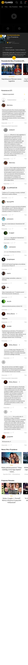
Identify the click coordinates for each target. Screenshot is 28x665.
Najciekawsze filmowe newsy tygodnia (12, 80)
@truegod (6, 251)
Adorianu (10, 105)
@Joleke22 (7, 167)
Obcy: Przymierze (13, 6)
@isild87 (6, 386)
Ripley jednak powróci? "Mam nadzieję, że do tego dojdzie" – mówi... (11, 469)
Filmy (6, 6)
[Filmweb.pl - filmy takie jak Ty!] (7, 2)
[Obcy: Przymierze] (3, 39)
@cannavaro (7, 237)
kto (8, 287)
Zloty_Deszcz (11, 314)
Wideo (20, 6)
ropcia (9, 273)
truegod (11, 233)
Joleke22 (12, 130)
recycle (9, 301)
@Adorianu (7, 134)
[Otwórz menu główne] (25, 2)
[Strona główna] (2, 7)
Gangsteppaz (11, 259)
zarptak (9, 326)
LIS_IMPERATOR (12, 188)
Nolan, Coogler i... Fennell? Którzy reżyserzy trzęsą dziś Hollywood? (11, 500)
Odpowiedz (4, 123)
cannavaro (10, 219)
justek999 (10, 437)
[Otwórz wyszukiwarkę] (16, 2)
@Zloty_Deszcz (8, 416)
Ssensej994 (10, 202)
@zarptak (6, 349)
